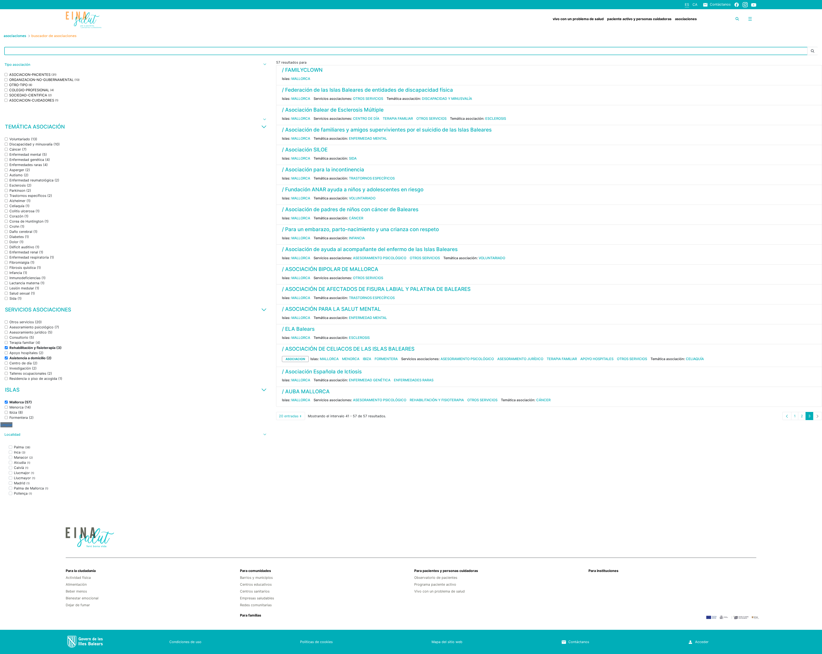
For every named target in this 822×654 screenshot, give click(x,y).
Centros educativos (256, 584)
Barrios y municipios (256, 577)
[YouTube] (753, 5)
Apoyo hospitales (597, 359)
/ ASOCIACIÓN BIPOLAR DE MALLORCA (330, 269)
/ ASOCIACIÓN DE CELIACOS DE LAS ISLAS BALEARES (348, 349)
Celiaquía (695, 359)
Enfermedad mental (368, 138)
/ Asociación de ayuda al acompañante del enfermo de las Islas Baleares (370, 249)
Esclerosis (495, 118)
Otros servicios (368, 98)
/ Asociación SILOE (305, 150)
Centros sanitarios (255, 591)
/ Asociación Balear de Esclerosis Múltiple (333, 110)
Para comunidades (255, 571)
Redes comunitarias (256, 605)
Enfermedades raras (413, 380)
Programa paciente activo (435, 584)
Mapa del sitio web (447, 642)
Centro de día (366, 118)
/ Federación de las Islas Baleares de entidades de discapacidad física (367, 90)
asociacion (295, 359)
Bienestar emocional (82, 598)
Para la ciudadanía (81, 571)
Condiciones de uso (185, 642)
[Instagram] (745, 4)
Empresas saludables (257, 598)
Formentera (386, 359)
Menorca (350, 359)
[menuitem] (578, 19)
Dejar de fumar (78, 605)
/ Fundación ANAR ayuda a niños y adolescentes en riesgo (352, 189)
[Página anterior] (786, 416)
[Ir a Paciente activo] (123, 19)
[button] (135, 64)
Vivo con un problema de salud (439, 591)
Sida (353, 158)
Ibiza (367, 359)
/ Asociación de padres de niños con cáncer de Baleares (350, 209)
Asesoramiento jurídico (520, 359)
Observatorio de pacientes (435, 577)
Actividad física (78, 577)
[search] (737, 19)
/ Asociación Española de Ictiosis (322, 371)
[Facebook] (736, 4)
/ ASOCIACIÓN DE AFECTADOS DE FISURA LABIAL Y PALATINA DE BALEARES (376, 289)
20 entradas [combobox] (292, 417)
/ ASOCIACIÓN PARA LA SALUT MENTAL (331, 309)
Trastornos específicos (372, 178)
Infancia (357, 238)
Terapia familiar (398, 118)
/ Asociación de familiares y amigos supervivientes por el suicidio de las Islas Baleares (387, 130)
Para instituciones (603, 571)
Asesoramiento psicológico (379, 258)
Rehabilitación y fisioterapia (437, 400)
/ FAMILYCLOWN (302, 70)
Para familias (250, 615)
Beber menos (76, 591)
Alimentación (76, 584)
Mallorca (300, 78)
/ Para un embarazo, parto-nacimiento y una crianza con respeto (360, 229)
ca (694, 4)
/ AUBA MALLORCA (306, 391)
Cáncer (356, 218)
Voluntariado (362, 198)
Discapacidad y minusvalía (447, 98)
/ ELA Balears (298, 329)
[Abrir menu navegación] (750, 19)
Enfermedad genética (369, 380)
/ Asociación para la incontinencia (323, 169)
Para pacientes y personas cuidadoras (446, 571)
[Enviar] (812, 51)
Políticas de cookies (316, 642)
